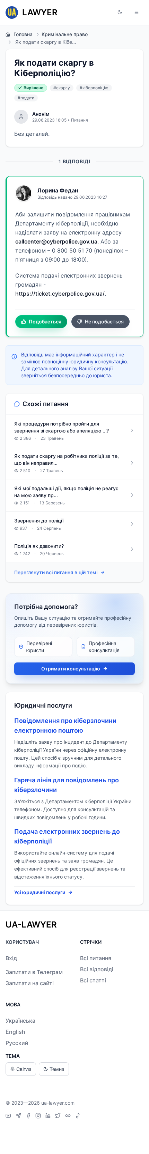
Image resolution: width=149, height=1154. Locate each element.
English (15, 1031)
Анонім (41, 114)
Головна (23, 34)
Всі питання (95, 958)
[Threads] (68, 1116)
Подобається (45, 321)
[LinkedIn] (48, 1116)
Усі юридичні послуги (39, 892)
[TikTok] (78, 1116)
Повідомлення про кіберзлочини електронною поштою (65, 725)
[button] (120, 12)
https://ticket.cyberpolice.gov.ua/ (60, 293)
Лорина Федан (57, 190)
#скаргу (61, 87)
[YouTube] (9, 1116)
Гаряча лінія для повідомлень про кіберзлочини (66, 784)
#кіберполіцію (94, 87)
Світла (24, 1069)
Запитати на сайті (30, 983)
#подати (26, 97)
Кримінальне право (65, 34)
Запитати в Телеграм (34, 971)
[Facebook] (29, 1116)
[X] (58, 1116)
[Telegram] (19, 1116)
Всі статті (93, 980)
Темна (57, 1069)
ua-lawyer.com (57, 1103)
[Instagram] (39, 1116)
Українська (20, 1020)
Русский (17, 1042)
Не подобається (104, 321)
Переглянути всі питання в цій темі (55, 572)
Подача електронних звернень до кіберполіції (67, 836)
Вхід (11, 958)
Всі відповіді (96, 969)
